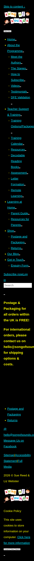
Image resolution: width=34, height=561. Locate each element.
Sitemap (9, 455)
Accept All (7, 549)
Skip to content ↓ (14, 6)
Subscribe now (13, 274)
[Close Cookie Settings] (4, 555)
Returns (12, 420)
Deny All (17, 549)
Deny (12, 549)
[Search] (4, 294)
